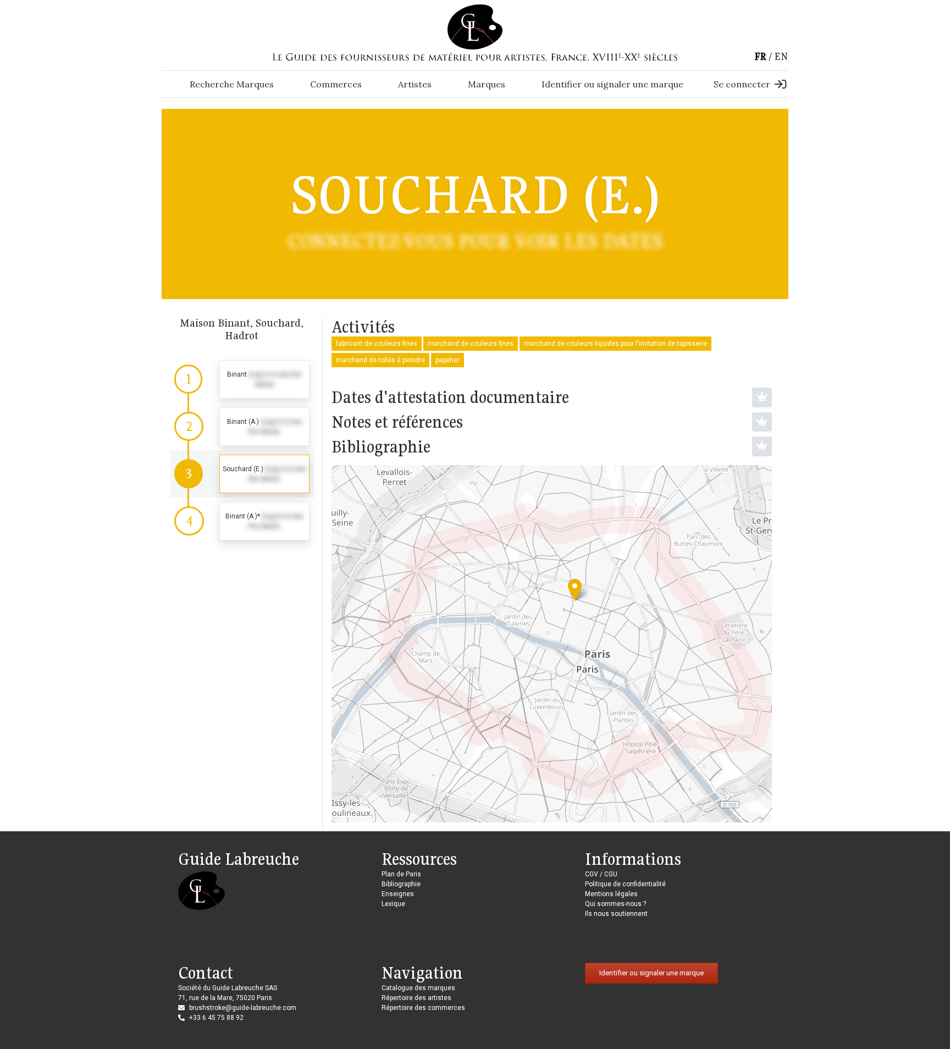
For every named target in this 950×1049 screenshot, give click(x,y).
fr (760, 56)
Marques (486, 84)
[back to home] (475, 26)
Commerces (336, 84)
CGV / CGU (601, 874)
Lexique (393, 904)
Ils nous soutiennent (616, 914)
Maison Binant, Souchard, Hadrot (241, 329)
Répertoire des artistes (416, 998)
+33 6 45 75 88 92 (216, 1018)
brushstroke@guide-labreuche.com (242, 1008)
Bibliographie (401, 884)
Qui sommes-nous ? (615, 904)
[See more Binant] (242, 379)
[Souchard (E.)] (575, 589)
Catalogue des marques (418, 988)
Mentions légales (611, 894)
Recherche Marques (232, 84)
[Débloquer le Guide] (762, 397)
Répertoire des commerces (423, 1008)
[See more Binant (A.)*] (242, 521)
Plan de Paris (401, 874)
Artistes (415, 84)
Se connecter (742, 84)
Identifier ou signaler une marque (612, 84)
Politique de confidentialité (625, 884)
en (781, 56)
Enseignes (398, 894)
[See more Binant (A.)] (242, 426)
